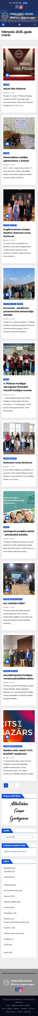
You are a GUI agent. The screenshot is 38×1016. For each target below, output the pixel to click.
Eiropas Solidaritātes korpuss (15, 922)
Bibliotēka (8, 868)
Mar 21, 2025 (10, 607)
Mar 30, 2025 (10, 165)
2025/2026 (8, 877)
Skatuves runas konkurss (17, 462)
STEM (6, 945)
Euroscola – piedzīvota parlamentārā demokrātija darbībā (18, 311)
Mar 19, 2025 (10, 682)
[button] (35, 25)
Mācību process (10, 1012)
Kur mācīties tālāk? (14, 603)
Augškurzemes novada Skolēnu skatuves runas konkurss (17, 233)
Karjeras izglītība (16, 599)
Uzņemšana (27, 1012)
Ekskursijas (8, 885)
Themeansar (19, 1002)
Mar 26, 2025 (10, 319)
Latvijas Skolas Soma (12, 933)
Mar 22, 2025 (10, 466)
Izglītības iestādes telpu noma (15, 851)
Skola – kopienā (7, 1008)
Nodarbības (8, 913)
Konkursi (13, 225)
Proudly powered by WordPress (13, 999)
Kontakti (19, 1012)
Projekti (14, 671)
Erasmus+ (7, 671)
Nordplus (7, 939)
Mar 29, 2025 (10, 240)
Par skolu (31, 1008)
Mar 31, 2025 (10, 93)
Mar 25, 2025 (10, 395)
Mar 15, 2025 (10, 758)
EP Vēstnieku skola (10, 304)
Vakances (16, 1008)
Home (8, 1005)
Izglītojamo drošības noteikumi (20, 1005)
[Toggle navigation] (19, 24)
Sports (6, 379)
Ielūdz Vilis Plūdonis (14, 88)
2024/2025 (8, 871)
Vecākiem (24, 1008)
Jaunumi (6, 84)
